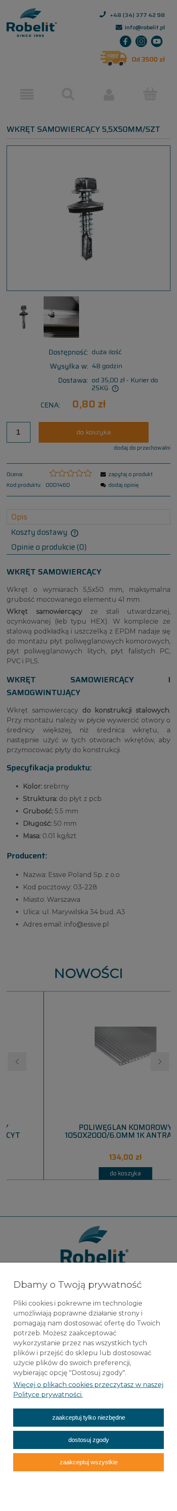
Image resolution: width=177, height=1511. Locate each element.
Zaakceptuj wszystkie (89, 1462)
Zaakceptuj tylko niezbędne (88, 1417)
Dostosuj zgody (88, 1439)
